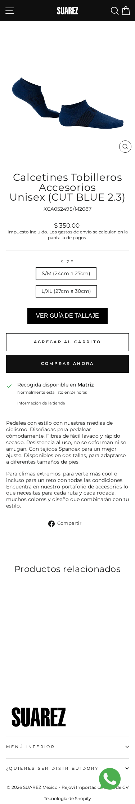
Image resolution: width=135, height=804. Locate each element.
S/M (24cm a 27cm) (66, 273)
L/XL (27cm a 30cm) (66, 291)
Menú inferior (30, 746)
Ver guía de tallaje (67, 316)
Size (67, 261)
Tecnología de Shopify (67, 798)
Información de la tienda (41, 403)
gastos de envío (75, 231)
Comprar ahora (67, 363)
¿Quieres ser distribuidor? (52, 768)
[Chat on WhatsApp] (113, 782)
